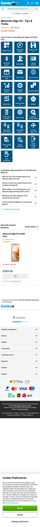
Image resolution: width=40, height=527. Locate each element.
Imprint (22, 413)
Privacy (16, 413)
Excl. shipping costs (15, 281)
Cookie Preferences (32, 413)
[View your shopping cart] (37, 3)
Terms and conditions (13, 415)
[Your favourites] (32, 3)
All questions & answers (12, 209)
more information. (23, 409)
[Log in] (28, 3)
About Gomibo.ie (7, 413)
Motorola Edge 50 (7, 17)
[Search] (36, 8)
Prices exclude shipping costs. (22, 406)
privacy (34, 501)
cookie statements (12, 503)
